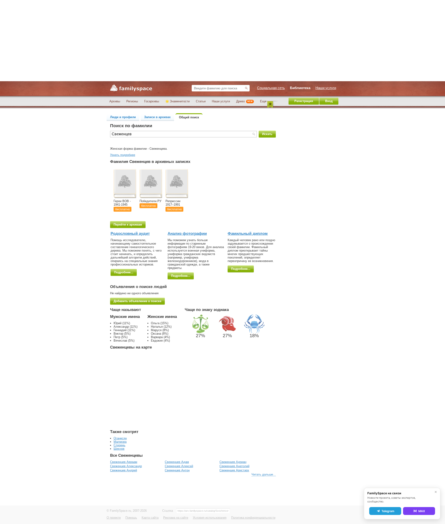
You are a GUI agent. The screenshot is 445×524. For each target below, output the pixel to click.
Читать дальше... (263, 474)
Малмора (120, 441)
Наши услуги (221, 101)
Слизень (119, 445)
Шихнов (119, 448)
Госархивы (151, 101)
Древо (244, 101)
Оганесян (120, 438)
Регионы (132, 101)
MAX (421, 511)
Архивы (114, 101)
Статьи (201, 101)
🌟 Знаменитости (177, 101)
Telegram (387, 511)
